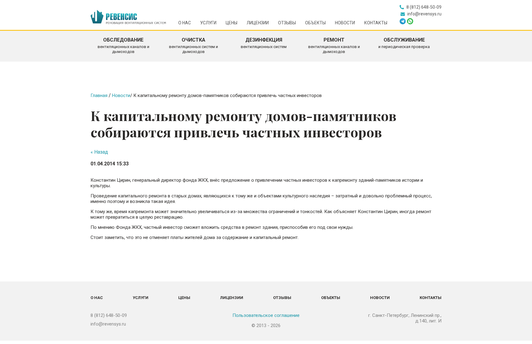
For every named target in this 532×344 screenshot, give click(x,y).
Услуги (208, 22)
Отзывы (287, 22)
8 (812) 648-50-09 (109, 315)
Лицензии (258, 22)
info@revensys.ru (108, 324)
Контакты (375, 22)
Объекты (315, 22)
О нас (184, 22)
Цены (231, 22)
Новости (345, 22)
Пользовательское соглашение (266, 315)
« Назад (99, 152)
